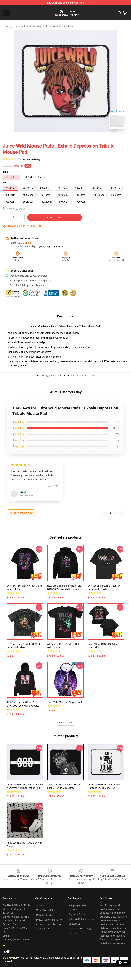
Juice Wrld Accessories (27, 26)
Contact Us (74, 923)
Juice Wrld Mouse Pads (59, 26)
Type (5, 171)
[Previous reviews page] (104, 513)
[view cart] (125, 13)
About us (41, 905)
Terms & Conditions (46, 910)
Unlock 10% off (7, 952)
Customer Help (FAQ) (80, 928)
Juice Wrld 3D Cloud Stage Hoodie (65, 702)
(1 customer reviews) (29, 159)
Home (6, 26)
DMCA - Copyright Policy (49, 919)
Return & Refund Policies (81, 919)
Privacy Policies (44, 915)
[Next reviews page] (121, 513)
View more (65, 722)
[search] (119, 13)
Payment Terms (77, 914)
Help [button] (125, 963)
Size (5, 182)
